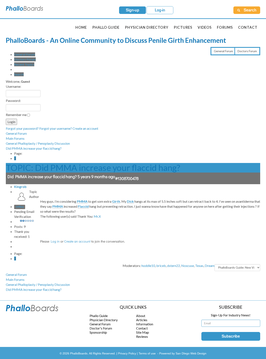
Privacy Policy (127, 353)
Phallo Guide (99, 316)
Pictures (183, 27)
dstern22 (173, 266)
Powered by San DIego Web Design (182, 353)
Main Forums (15, 138)
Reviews (142, 336)
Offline (20, 206)
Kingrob (20, 187)
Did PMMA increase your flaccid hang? (34, 148)
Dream (209, 266)
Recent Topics (24, 64)
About (140, 316)
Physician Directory (146, 27)
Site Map (142, 332)
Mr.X (97, 216)
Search (19, 74)
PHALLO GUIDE (105, 27)
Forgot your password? (22, 128)
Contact (247, 27)
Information (144, 324)
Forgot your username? (55, 128)
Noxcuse (187, 266)
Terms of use (147, 353)
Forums (225, 27)
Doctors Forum (247, 51)
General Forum (223, 51)
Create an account (85, 128)
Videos (205, 27)
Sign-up (132, 10)
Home (81, 27)
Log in (55, 241)
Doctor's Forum (101, 328)
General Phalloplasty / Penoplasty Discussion (38, 143)
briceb (161, 266)
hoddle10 (148, 266)
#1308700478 (127, 178)
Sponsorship (98, 332)
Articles (141, 320)
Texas (199, 266)
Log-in (160, 10)
